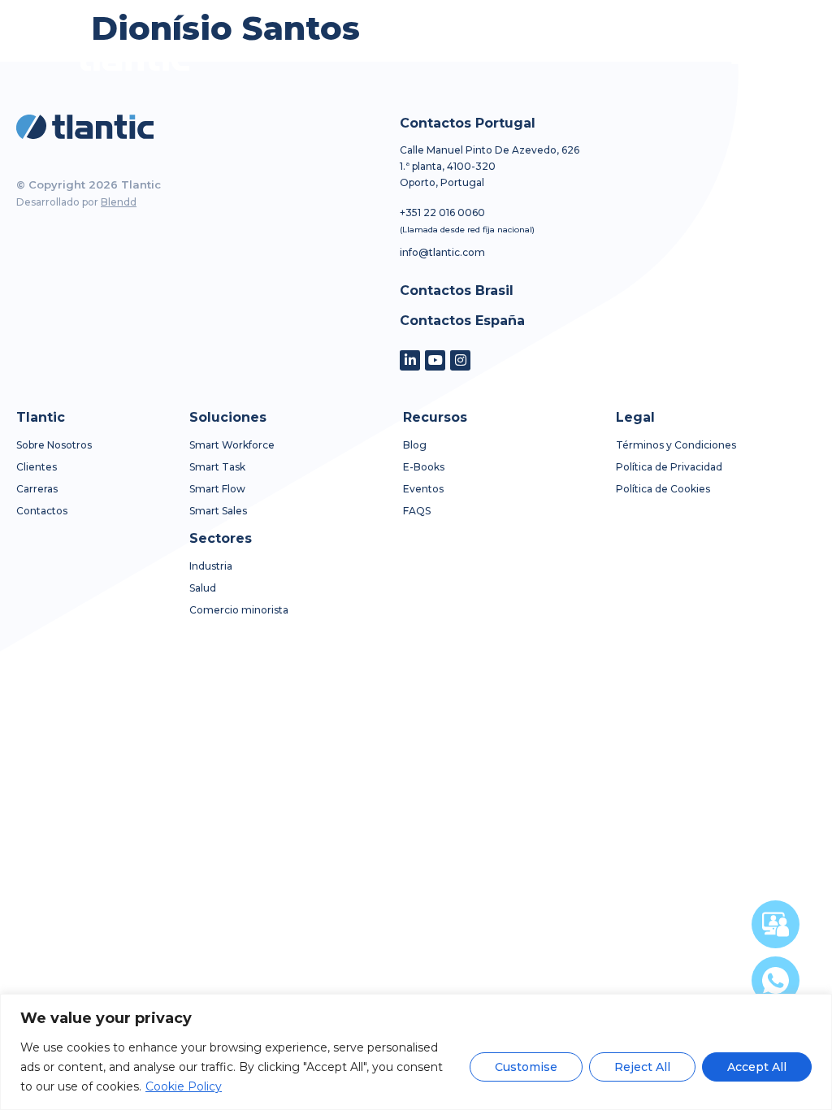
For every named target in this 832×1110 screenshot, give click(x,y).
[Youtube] (435, 360)
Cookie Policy (183, 1086)
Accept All (756, 1067)
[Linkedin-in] (410, 360)
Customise (526, 1067)
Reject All (642, 1067)
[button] (740, 57)
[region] (416, 1052)
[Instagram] (460, 360)
